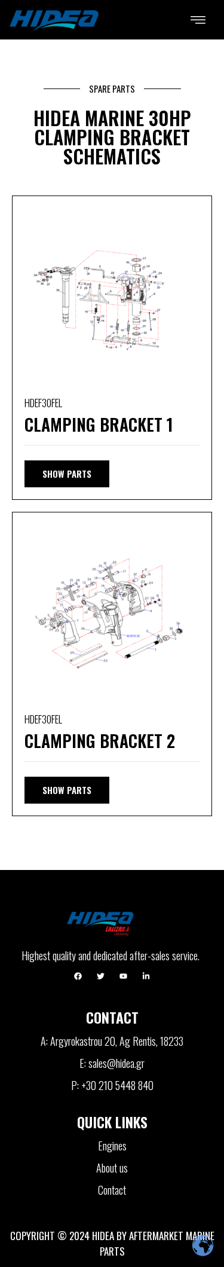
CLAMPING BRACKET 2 (99, 740)
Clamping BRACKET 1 (98, 424)
